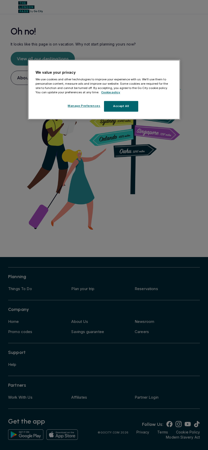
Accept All (121, 106)
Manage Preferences (84, 106)
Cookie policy (110, 92)
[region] (104, 90)
